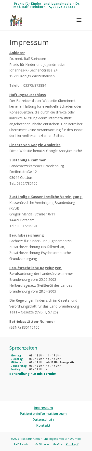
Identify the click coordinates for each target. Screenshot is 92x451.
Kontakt (43, 425)
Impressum (43, 407)
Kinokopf (72, 444)
